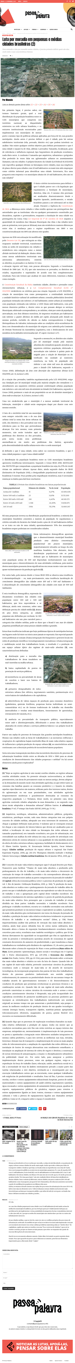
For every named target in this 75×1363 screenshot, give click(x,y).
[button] (71, 29)
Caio (3, 1161)
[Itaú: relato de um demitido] (51, 1135)
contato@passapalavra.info (37, 1324)
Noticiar (17, 29)
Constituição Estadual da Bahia (18, 285)
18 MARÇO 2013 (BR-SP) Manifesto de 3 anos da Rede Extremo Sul (57, 1119)
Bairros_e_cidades (11, 1103)
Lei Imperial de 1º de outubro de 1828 (45, 219)
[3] (40, 105)
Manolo (4, 1200)
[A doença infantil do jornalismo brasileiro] (37, 1135)
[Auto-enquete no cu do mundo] (8, 1135)
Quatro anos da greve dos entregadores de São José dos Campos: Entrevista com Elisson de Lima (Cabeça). (23, 1146)
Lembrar (43, 29)
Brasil (14, 33)
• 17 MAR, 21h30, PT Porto (11, 1118)
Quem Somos (54, 29)
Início (19, 1)
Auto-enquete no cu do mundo (8, 1142)
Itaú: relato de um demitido (51, 1142)
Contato (25, 1)
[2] (36, 105)
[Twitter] (73, 1)
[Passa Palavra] (37, 15)
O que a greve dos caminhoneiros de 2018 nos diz (65, 1143)
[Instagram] (70, 1)
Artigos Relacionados (10, 1127)
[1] (31, 105)
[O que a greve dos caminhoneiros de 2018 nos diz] (66, 1135)
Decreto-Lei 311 (14, 240)
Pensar (34, 29)
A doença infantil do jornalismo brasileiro (36, 1143)
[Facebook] (67, 1)
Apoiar (26, 29)
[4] (45, 105)
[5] (49, 105)
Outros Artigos (23, 1127)
